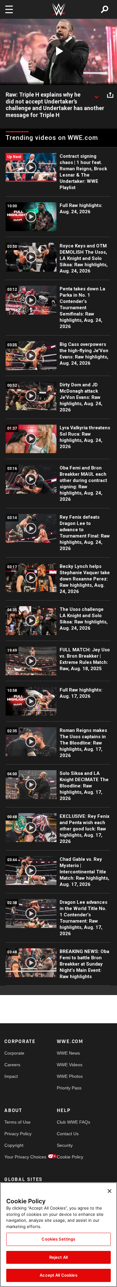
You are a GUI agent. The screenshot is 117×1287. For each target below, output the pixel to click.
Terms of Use (17, 1122)
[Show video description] (96, 95)
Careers (12, 1064)
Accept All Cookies (58, 1275)
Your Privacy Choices (17, 1156)
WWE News (68, 1053)
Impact (11, 1076)
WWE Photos (70, 1076)
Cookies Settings (58, 1239)
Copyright (13, 1145)
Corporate (14, 1053)
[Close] (109, 1191)
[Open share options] (110, 95)
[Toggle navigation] (9, 9)
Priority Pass (69, 1087)
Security (65, 1145)
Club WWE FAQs (70, 1122)
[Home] (58, 9)
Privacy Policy (17, 1133)
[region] (58, 1234)
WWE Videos (69, 1064)
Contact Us (68, 1133)
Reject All (58, 1257)
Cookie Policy (70, 1156)
